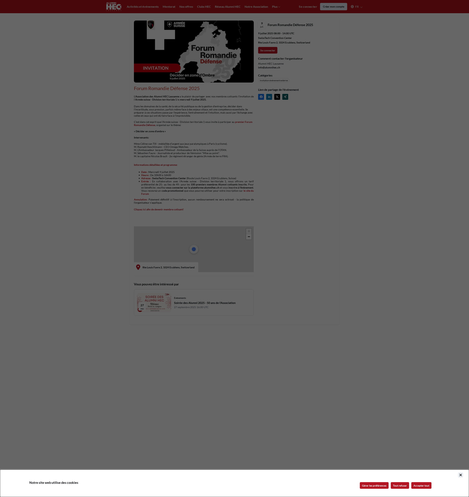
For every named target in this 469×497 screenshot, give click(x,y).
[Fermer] (460, 475)
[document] (234, 483)
